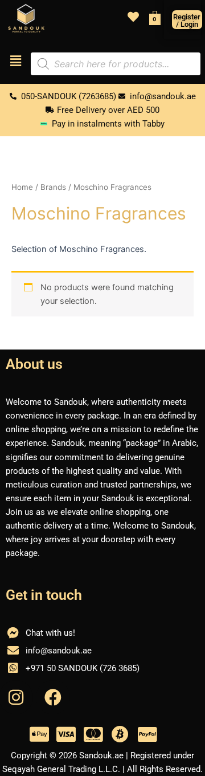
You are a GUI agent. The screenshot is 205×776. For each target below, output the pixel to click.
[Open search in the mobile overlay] (115, 63)
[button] (15, 61)
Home (22, 187)
